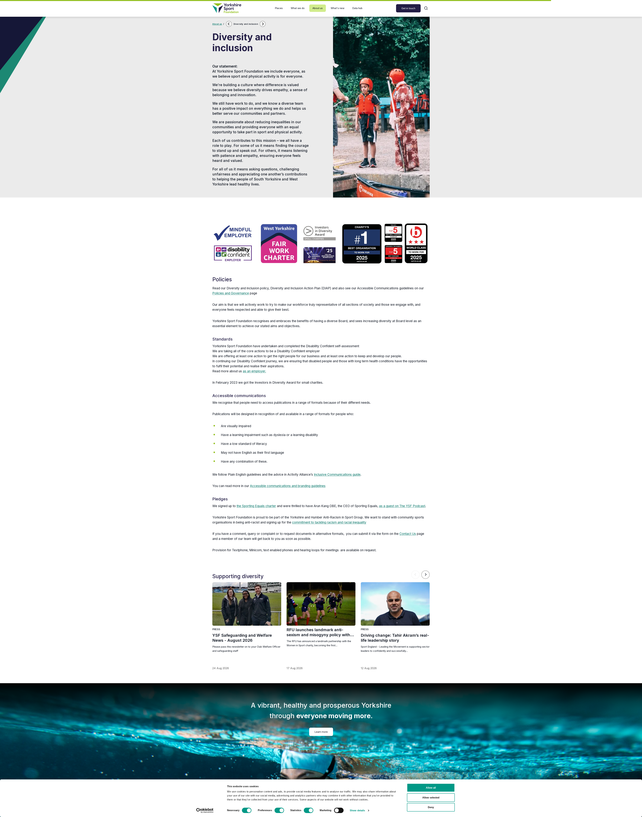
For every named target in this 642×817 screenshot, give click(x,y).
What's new (337, 8)
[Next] (425, 574)
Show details (357, 810)
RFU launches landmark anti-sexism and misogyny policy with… (320, 632)
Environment (263, 26)
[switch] (279, 810)
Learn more (321, 731)
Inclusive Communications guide (337, 474)
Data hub (357, 8)
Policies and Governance (230, 293)
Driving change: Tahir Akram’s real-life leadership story (395, 638)
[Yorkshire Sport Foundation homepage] (226, 8)
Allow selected (430, 797)
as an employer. (254, 371)
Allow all (431, 787)
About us (317, 8)
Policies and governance (229, 26)
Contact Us (407, 534)
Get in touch (408, 8)
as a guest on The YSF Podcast (402, 506)
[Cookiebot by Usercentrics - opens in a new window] (205, 810)
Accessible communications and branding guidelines (288, 486)
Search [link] (426, 8)
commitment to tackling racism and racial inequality (329, 522)
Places (279, 8)
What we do (298, 8)
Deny (431, 807)
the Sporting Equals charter (256, 506)
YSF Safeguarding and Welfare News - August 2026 (242, 638)
